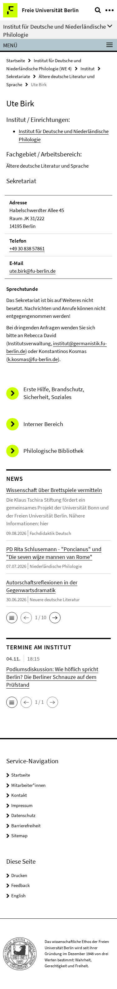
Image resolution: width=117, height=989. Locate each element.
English (18, 895)
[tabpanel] (58, 239)
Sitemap (19, 835)
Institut (87, 69)
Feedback (20, 885)
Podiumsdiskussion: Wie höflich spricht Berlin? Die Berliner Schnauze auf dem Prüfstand (52, 677)
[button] (11, 617)
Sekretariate (18, 76)
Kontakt (19, 795)
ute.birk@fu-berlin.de (32, 270)
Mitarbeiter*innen (28, 785)
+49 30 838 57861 (27, 248)
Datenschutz (23, 815)
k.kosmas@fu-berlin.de (33, 359)
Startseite (15, 60)
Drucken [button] (19, 875)
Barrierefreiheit (26, 826)
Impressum (21, 805)
